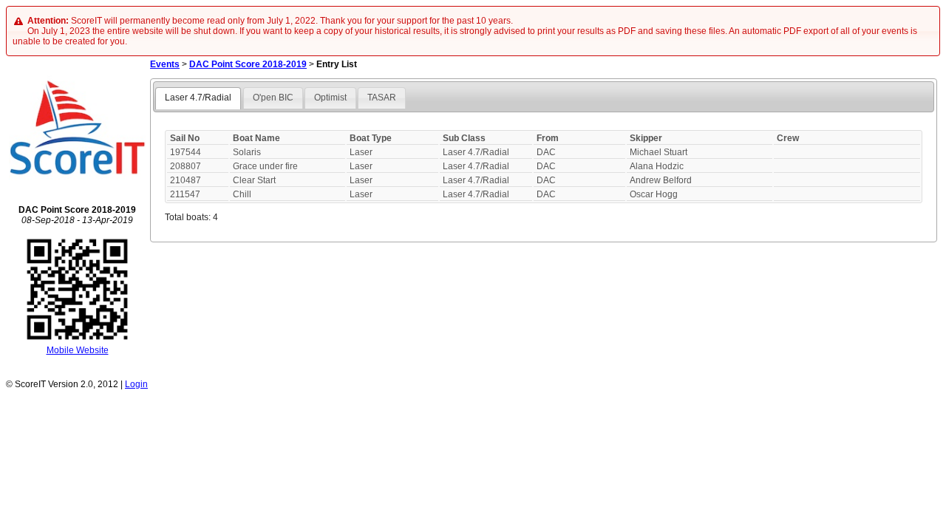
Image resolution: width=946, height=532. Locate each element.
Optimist (330, 97)
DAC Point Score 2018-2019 (248, 64)
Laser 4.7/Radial (198, 97)
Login (136, 384)
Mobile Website (78, 350)
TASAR (381, 97)
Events (165, 64)
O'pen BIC (273, 97)
